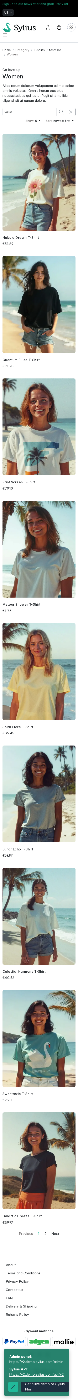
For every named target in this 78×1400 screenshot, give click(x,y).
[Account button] (48, 27)
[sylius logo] (19, 27)
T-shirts (39, 50)
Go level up (11, 70)
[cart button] (59, 27)
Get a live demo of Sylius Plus (45, 1386)
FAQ (9, 1298)
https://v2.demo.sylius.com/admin (36, 1362)
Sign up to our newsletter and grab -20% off (35, 4)
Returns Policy (17, 1314)
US (6, 12)
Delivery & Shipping (21, 1306)
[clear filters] (71, 112)
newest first (58, 120)
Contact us (14, 1290)
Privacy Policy (17, 1281)
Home (6, 50)
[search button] (61, 112)
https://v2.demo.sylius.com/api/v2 (36, 1374)
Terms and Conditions (23, 1273)
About (11, 1265)
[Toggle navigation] (4, 34)
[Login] (71, 27)
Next (55, 1234)
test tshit (55, 50)
